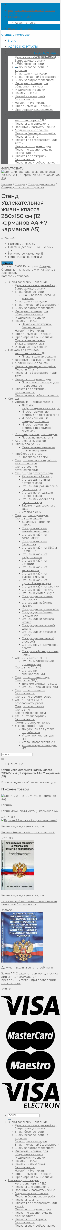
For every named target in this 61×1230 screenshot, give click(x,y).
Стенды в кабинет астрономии (34, 536)
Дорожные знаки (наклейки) (35, 57)
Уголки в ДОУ (32, 512)
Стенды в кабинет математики (34, 568)
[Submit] (2, 758)
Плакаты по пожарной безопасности (31, 157)
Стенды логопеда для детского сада (37, 494)
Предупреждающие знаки (34, 109)
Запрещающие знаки (30, 60)
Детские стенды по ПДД (39, 683)
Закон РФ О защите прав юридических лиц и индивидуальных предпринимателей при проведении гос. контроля (29, 978)
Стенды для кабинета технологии (37, 614)
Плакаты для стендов (23, 114)
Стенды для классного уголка (22, 187)
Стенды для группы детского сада (36, 481)
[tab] (34, 764)
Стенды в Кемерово (15, 34)
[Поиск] (9, 1119)
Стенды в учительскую (38, 593)
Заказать (7, 263)
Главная (6, 184)
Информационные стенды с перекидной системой (38, 428)
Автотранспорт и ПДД (30, 120)
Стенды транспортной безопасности (31, 717)
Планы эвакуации (28, 444)
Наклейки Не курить (30, 102)
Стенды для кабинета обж (40, 609)
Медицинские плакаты (31, 130)
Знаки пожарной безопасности (37, 76)
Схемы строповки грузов (32, 722)
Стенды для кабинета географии (37, 598)
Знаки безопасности (29, 63)
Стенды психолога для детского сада (38, 500)
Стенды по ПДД (26, 680)
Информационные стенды (34, 402)
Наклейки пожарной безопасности (30, 98)
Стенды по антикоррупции (33, 672)
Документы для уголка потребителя (38, 730)
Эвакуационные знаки (31, 346)
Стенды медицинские (31, 657)
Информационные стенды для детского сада (40, 413)
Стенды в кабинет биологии (34, 543)
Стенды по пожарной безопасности (30, 692)
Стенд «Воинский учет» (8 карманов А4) (30, 811)
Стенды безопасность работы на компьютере (36, 462)
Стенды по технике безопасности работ (29, 701)
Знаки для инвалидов (31, 73)
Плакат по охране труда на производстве (34, 151)
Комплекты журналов (30, 440)
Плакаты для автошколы (32, 123)
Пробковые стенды (29, 453)
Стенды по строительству (33, 696)
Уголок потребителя (29, 725)
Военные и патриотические (35, 127)
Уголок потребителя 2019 (39, 742)
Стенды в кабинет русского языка (34, 575)
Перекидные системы (38, 437)
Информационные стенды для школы (35, 419)
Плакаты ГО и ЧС (26, 136)
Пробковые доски (35, 457)
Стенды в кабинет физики (40, 586)
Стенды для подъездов (31, 515)
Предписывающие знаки (33, 106)
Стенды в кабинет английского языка (35, 530)
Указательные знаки (29, 343)
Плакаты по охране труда (33, 146)
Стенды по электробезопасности (30, 711)
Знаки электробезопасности (35, 80)
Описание (15, 764)
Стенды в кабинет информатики (34, 556)
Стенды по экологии (29, 706)
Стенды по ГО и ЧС (28, 667)
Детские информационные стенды (41, 407)
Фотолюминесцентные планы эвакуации (38, 449)
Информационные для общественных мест (31, 85)
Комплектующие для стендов (36, 434)
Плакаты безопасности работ (35, 133)
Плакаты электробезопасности (37, 162)
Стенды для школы (41, 184)
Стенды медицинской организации (38, 662)
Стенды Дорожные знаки (40, 687)
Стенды (20, 184)
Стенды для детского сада (34, 473)
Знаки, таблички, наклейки (27, 51)
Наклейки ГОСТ (26, 93)
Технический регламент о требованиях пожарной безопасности (29, 903)
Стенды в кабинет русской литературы (36, 581)
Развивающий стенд (37, 476)
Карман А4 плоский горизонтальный (28, 832)
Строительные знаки (30, 340)
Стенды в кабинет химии (40, 589)
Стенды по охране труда (32, 677)
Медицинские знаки (30, 89)
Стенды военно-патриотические (27, 468)
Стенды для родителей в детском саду (40, 487)
